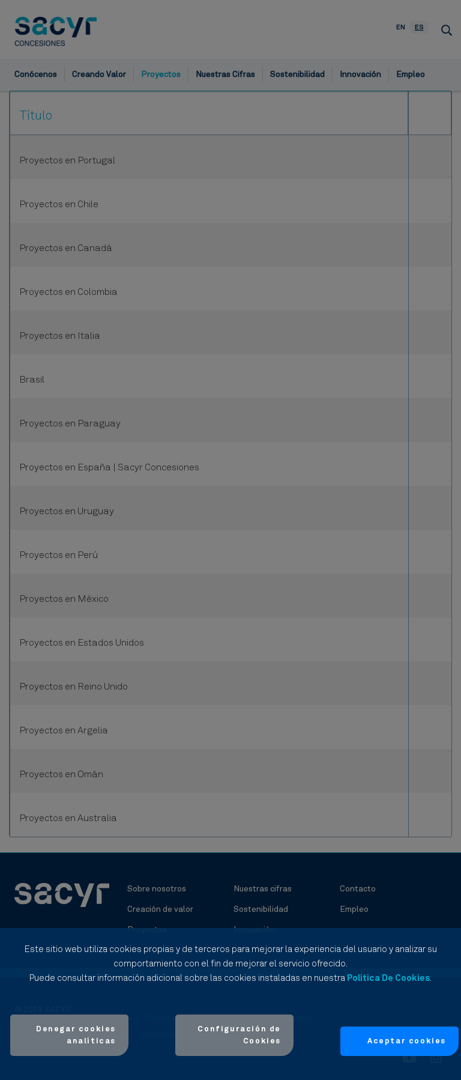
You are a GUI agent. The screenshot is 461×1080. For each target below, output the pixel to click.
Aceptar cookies (406, 1041)
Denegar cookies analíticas (76, 1035)
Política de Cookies (388, 978)
